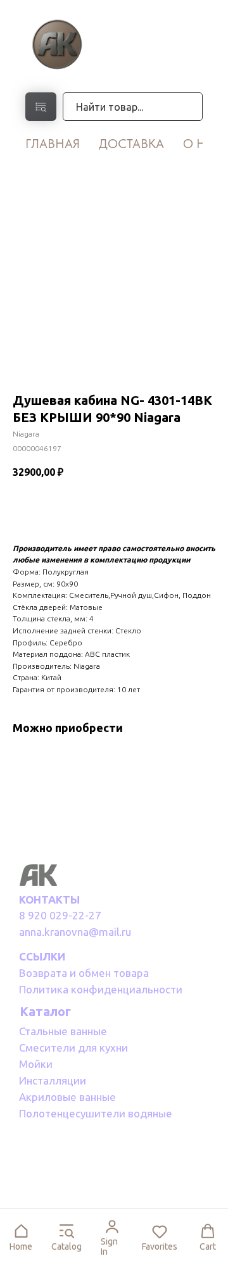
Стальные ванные (63, 1031)
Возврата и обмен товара (84, 973)
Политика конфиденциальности (100, 989)
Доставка (131, 143)
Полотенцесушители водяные (95, 1113)
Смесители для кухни (73, 1047)
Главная (52, 143)
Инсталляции (52, 1080)
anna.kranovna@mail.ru (75, 932)
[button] (21, 1238)
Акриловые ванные (67, 1097)
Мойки (36, 1064)
